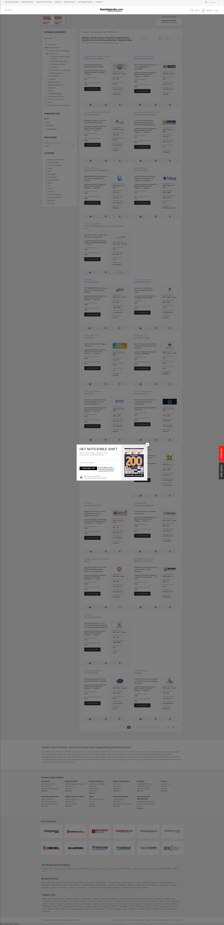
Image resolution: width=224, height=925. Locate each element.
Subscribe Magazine (134, 475)
